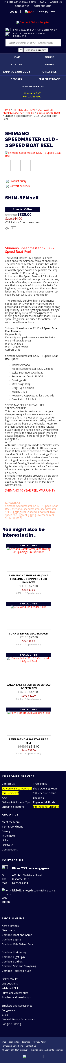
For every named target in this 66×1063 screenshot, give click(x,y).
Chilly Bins (49, 71)
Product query (18, 181)
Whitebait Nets (10, 988)
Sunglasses (8, 1010)
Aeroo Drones (10, 926)
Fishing (49, 57)
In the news (9, 835)
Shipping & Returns (13, 806)
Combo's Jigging (11, 939)
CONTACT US (22, 6)
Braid (5, 1014)
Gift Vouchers (10, 983)
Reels (30, 112)
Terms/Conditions (12, 826)
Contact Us (30, 1045)
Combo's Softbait (12, 961)
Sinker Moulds (10, 979)
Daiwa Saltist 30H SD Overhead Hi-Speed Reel (28, 686)
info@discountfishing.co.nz (39, 890)
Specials (16, 79)
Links (5, 840)
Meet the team (11, 822)
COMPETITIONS (42, 6)
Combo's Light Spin (13, 957)
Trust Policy (40, 783)
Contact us (8, 783)
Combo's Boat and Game (17, 935)
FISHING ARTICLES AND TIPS (20, 2)
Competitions (10, 849)
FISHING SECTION (24, 109)
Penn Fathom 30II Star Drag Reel (28, 741)
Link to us (7, 845)
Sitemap (26, 1041)
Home (16, 57)
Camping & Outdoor (16, 71)
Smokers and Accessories (17, 1005)
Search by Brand (49, 79)
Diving (49, 64)
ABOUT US (56, 2)
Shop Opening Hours (45, 788)
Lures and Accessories (15, 993)
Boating (16, 64)
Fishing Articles (33, 86)
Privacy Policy (39, 1041)
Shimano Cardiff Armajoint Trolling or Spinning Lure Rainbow (28, 579)
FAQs (43, 2)
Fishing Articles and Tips (16, 802)
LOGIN (13, 11)
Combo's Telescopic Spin (17, 970)
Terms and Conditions (12, 1045)
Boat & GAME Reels (48, 112)
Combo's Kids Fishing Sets (17, 944)
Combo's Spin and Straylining (19, 966)
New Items (9, 930)
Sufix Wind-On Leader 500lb (28, 633)
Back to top (14, 1041)
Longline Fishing (11, 1024)
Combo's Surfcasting (14, 952)
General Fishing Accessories (18, 1019)
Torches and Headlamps (16, 997)
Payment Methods (44, 802)
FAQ (4, 797)
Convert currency (20, 186)
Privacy (6, 831)
